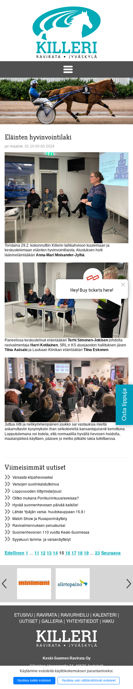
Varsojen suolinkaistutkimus (35, 483)
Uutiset (28, 621)
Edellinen (14, 553)
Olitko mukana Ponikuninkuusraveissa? (45, 497)
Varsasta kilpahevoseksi (32, 477)
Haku (108, 621)
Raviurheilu (75, 615)
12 (43, 553)
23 (97, 553)
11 (36, 553)
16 (67, 553)
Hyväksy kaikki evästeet (34, 680)
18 (80, 553)
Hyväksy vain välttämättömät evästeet (89, 680)
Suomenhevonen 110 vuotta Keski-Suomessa (50, 532)
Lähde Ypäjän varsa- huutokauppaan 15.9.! (48, 511)
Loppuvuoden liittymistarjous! (37, 491)
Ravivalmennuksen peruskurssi (38, 525)
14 (55, 553)
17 (73, 553)
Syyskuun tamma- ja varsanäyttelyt (41, 539)
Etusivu (23, 615)
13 (49, 553)
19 (86, 553)
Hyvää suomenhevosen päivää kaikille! (45, 504)
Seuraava (111, 553)
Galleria (51, 621)
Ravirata (46, 615)
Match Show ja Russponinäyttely (39, 518)
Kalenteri (105, 615)
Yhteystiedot (82, 621)
